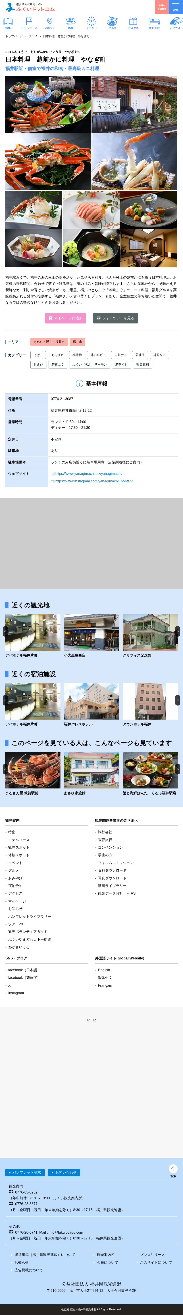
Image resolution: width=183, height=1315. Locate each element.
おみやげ (133, 28)
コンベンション (110, 847)
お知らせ (15, 909)
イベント (91, 28)
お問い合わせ (66, 1172)
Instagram (16, 993)
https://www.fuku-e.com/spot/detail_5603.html (91, 636)
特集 (8, 28)
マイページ (17, 901)
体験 (70, 28)
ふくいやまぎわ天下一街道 (29, 939)
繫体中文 (105, 978)
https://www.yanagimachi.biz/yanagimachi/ (88, 473)
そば (37, 355)
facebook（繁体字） (24, 978)
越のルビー (98, 355)
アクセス (175, 28)
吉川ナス (120, 355)
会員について (107, 1262)
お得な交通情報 (162, 7)
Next (177, 631)
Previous (5, 631)
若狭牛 (140, 355)
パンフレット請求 (26, 1172)
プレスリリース (152, 1255)
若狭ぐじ (121, 364)
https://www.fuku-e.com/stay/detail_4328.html (91, 705)
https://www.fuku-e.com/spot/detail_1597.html (150, 636)
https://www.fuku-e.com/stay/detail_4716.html (150, 705)
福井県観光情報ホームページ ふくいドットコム (30, 7)
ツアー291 (16, 924)
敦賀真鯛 (142, 364)
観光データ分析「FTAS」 (118, 893)
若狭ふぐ (58, 364)
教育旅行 (105, 840)
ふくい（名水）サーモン (90, 364)
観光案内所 (106, 1255)
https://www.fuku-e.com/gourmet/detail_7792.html (32, 774)
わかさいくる (19, 947)
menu (176, 10)
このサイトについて (156, 1262)
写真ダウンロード (112, 878)
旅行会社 (105, 832)
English (104, 970)
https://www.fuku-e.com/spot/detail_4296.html (32, 636)
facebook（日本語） (24, 970)
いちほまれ (56, 355)
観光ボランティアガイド (28, 932)
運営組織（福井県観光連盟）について (45, 1255)
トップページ (14, 36)
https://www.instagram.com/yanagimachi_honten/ (94, 481)
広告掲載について (29, 1270)
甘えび (38, 364)
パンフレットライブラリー (29, 916)
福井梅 (77, 355)
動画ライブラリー (112, 886)
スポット (49, 28)
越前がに (159, 355)
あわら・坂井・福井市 (49, 342)
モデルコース (29, 28)
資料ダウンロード (112, 870)
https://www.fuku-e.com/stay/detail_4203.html (91, 774)
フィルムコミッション (116, 863)
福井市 (77, 342)
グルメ (112, 28)
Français (105, 985)
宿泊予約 (154, 28)
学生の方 (105, 855)
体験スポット (19, 855)
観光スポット (19, 847)
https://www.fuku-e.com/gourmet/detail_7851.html (150, 774)
